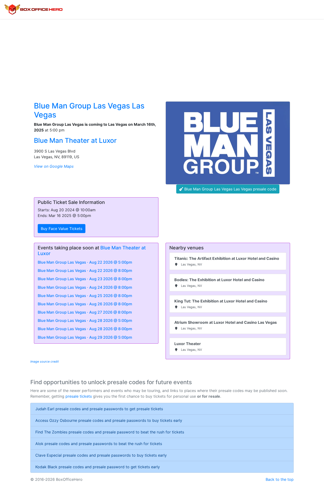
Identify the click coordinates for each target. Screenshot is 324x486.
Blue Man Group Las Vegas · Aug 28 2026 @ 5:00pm (85, 320)
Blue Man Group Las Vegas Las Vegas (89, 110)
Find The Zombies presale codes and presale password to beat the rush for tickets (109, 432)
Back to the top (280, 479)
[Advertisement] (162, 54)
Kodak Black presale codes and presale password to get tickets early (97, 466)
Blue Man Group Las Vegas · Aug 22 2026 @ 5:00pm (85, 262)
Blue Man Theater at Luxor (75, 140)
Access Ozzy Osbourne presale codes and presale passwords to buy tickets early (108, 420)
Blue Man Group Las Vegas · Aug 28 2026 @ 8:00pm (85, 328)
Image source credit (44, 361)
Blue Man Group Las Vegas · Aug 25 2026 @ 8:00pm (85, 295)
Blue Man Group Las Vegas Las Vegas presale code (229, 189)
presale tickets (78, 396)
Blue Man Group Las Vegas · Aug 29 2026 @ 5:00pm (85, 337)
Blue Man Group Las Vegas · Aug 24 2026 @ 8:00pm (85, 287)
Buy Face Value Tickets (61, 228)
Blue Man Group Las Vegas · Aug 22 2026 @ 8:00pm (85, 270)
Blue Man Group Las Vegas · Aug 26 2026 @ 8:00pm (85, 304)
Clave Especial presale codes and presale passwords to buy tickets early (101, 455)
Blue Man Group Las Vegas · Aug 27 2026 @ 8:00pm (85, 312)
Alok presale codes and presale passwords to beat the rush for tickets (98, 443)
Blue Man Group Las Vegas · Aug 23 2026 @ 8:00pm (85, 278)
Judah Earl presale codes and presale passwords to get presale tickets (99, 408)
